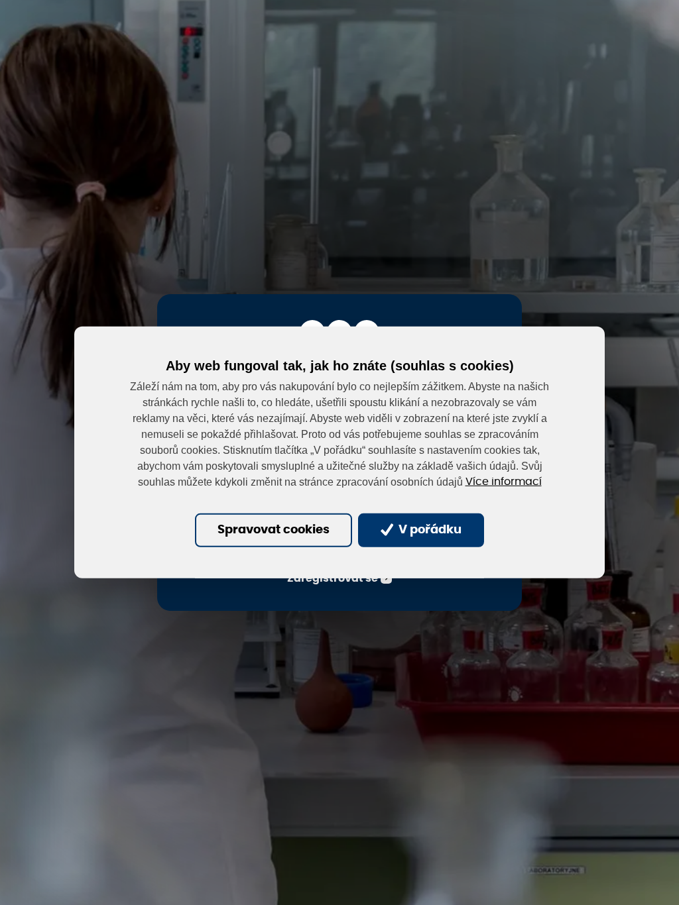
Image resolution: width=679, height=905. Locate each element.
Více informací (503, 481)
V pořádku (429, 530)
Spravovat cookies (273, 530)
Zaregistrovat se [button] (332, 578)
